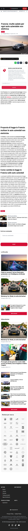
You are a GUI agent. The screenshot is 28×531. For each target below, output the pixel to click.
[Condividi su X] (21, 63)
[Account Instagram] (12, 525)
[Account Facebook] (9, 525)
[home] (1, 11)
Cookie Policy (18, 513)
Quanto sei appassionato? (10, 11)
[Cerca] (26, 11)
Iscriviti (14, 87)
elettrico (9, 97)
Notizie (2, 31)
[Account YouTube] (19, 525)
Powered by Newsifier (14, 528)
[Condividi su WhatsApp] (15, 63)
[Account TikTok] (15, 525)
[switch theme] (4, 8)
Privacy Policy (10, 513)
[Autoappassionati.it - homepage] (14, 8)
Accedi (24, 8)
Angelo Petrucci (7, 33)
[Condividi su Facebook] (18, 63)
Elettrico (2, 211)
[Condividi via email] (24, 63)
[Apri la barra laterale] (1, 8)
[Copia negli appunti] (26, 63)
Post (14, 244)
